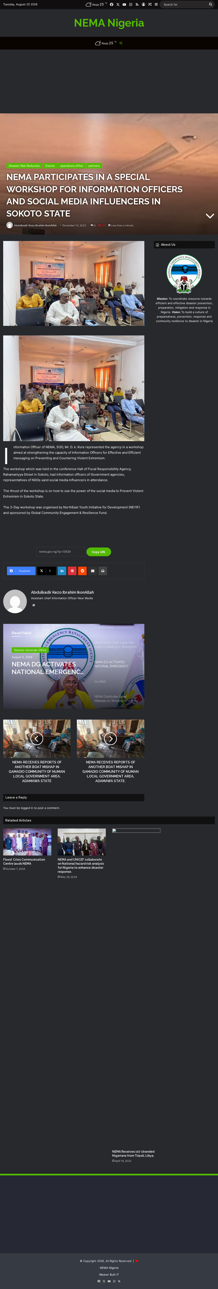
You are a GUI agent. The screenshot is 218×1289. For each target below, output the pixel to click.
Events (50, 165)
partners (94, 165)
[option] (73, 666)
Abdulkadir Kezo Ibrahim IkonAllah (35, 225)
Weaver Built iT (109, 1274)
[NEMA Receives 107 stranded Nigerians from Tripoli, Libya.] (136, 988)
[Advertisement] (109, 81)
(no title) (26, 664)
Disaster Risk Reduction (24, 165)
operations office (71, 165)
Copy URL (99, 552)
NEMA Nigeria (109, 1267)
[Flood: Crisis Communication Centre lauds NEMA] (27, 842)
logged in (27, 808)
